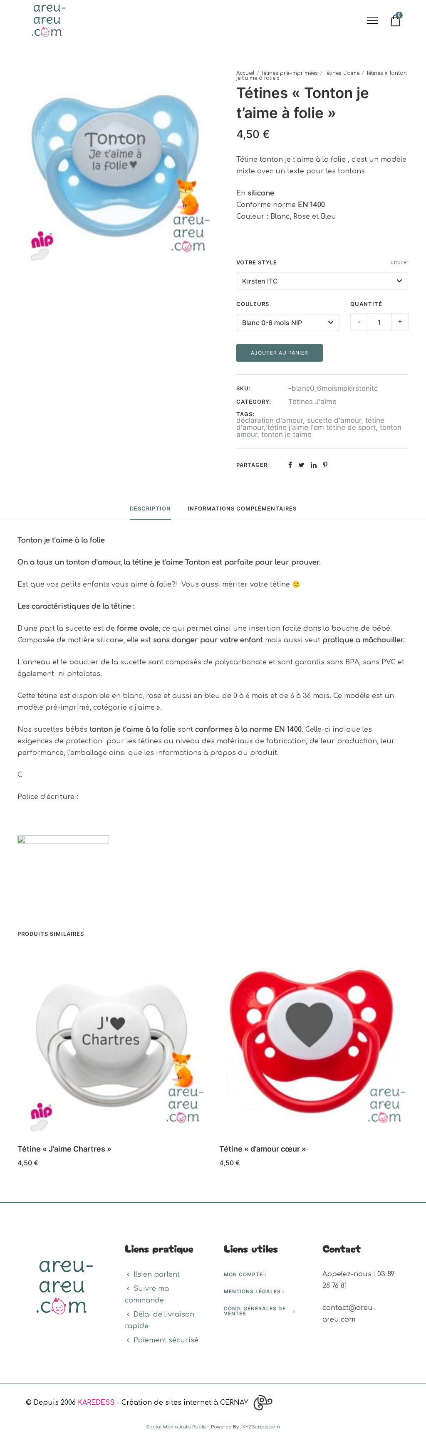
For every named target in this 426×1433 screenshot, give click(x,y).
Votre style (256, 262)
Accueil (245, 73)
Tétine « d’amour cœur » (262, 1148)
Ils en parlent (157, 1274)
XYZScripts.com (261, 1427)
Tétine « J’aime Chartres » (64, 1148)
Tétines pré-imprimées (289, 73)
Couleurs (252, 304)
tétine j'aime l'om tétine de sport (321, 427)
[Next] (409, 1060)
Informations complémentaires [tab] (242, 508)
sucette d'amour (334, 420)
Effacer (400, 262)
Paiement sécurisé (166, 1340)
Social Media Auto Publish (178, 1427)
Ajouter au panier (279, 353)
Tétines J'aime (341, 73)
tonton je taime (286, 434)
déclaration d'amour (269, 420)
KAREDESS (96, 1402)
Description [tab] (150, 508)
